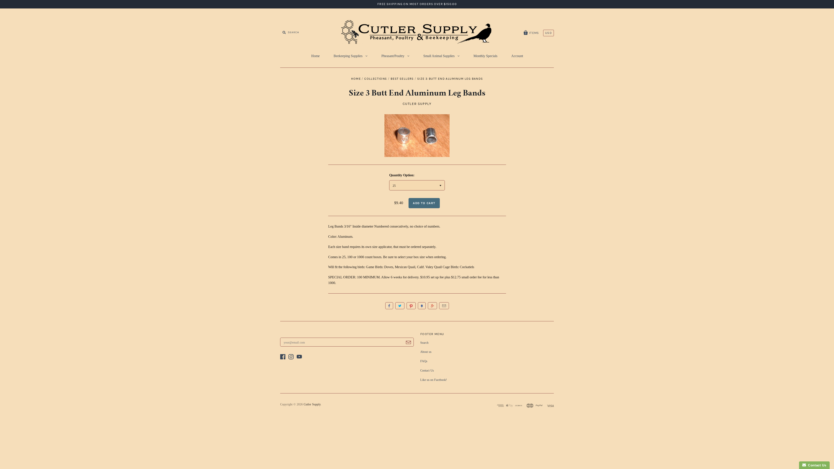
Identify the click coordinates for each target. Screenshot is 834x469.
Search (424, 342)
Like (389, 305)
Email (444, 305)
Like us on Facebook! (433, 379)
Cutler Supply (417, 104)
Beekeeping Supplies (348, 56)
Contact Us (427, 370)
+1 (432, 305)
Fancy (422, 305)
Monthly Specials (485, 56)
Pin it (411, 305)
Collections (375, 79)
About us (425, 351)
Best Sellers (402, 79)
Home (315, 56)
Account (517, 56)
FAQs (423, 361)
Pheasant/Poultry (393, 56)
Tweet (399, 305)
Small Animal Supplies (439, 56)
